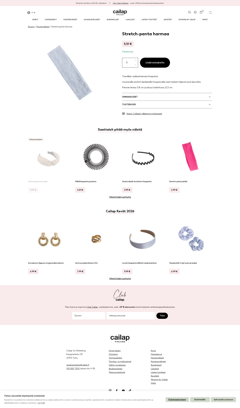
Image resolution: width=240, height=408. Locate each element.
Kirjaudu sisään (195, 12)
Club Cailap (92, 307)
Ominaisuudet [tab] (130, 97)
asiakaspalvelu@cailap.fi (77, 365)
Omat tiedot (115, 351)
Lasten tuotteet (149, 20)
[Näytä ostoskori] (201, 12)
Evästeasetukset (177, 399)
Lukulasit (130, 20)
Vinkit (205, 20)
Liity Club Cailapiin (120, 3)
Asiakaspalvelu (115, 369)
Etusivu (31, 27)
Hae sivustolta (189, 12)
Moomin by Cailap (187, 20)
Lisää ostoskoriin (155, 62)
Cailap (120, 12)
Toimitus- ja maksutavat (120, 361)
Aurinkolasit (113, 20)
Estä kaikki (199, 399)
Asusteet (168, 20)
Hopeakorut (51, 20)
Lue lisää (41, 403)
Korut (35, 20)
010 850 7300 (73, 368)
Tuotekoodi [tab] (129, 104)
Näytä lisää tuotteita (120, 197)
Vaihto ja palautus (117, 365)
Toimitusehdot (115, 358)
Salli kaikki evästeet (223, 400)
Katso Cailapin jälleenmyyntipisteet (144, 113)
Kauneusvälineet (92, 20)
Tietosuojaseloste (117, 372)
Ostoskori (113, 354)
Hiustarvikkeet (70, 20)
